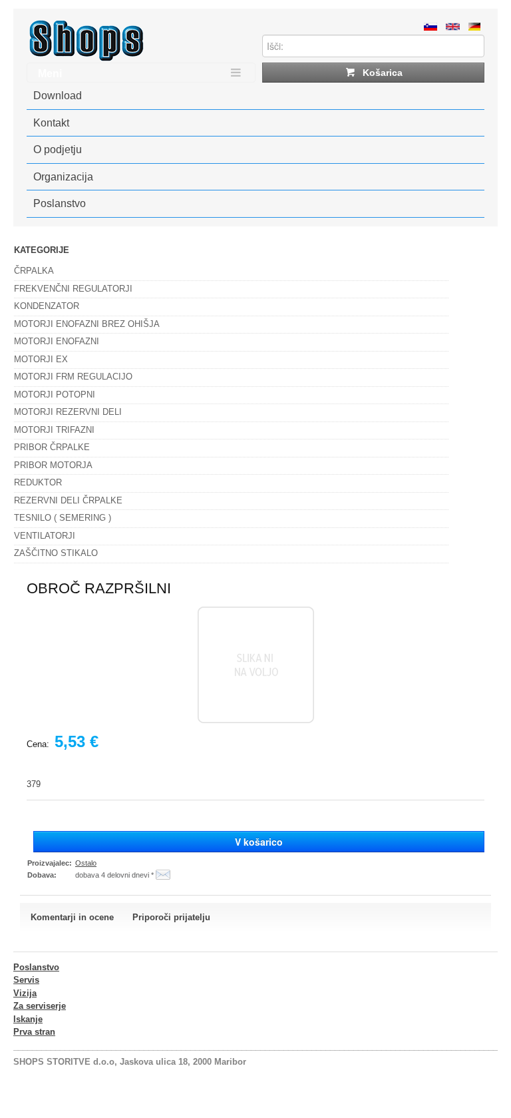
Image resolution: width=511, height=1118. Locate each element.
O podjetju (57, 149)
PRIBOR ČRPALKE (52, 447)
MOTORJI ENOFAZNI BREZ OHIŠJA (87, 324)
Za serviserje (39, 1006)
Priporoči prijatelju (171, 917)
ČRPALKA (34, 271)
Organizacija (63, 176)
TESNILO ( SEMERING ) (62, 518)
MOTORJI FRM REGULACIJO (73, 377)
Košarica (381, 72)
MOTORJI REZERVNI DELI (68, 412)
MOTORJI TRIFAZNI (54, 430)
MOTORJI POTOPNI (54, 395)
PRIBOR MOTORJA (53, 465)
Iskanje (28, 1019)
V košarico (259, 841)
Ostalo (85, 863)
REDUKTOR (38, 482)
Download (57, 95)
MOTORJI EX (41, 359)
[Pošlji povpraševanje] (163, 875)
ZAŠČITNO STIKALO (56, 553)
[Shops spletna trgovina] (86, 58)
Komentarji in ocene (72, 917)
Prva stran (34, 1032)
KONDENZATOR (46, 306)
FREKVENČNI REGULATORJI (73, 289)
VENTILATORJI (44, 536)
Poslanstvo (59, 203)
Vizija (25, 993)
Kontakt (51, 123)
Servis (26, 980)
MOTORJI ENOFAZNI (56, 341)
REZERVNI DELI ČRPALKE (68, 500)
